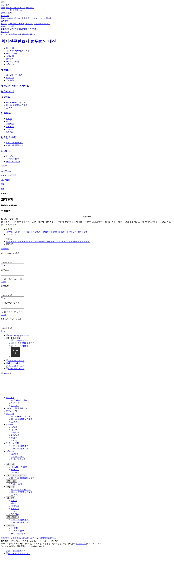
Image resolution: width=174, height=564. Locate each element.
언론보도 (21, 7)
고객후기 (47, 18)
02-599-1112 (81, 543)
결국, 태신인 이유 (9, 7)
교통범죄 (20, 24)
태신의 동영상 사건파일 (31, 18)
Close (3, 265)
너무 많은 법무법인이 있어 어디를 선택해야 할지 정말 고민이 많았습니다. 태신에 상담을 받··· (48, 241)
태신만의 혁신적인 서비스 (12, 10)
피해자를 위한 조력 (27, 29)
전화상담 (20, 360)
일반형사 (46, 24)
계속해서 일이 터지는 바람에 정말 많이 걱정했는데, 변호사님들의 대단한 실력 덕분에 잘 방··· (48, 232)
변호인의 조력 (7, 26)
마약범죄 (29, 24)
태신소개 (10, 48)
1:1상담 (14, 454)
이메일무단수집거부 (29, 538)
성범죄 (4, 24)
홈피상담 (20, 363)
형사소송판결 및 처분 (10, 18)
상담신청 (5, 32)
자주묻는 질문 (15, 34)
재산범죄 (12, 24)
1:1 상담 (4, 34)
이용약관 (15, 538)
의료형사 (38, 24)
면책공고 (5, 538)
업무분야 (5, 21)
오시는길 (30, 7)
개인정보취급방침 (48, 538)
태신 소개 (5, 5)
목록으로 (5, 248)
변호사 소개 (6, 13)
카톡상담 (20, 369)
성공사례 (5, 16)
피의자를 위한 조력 (9, 29)
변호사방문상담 (29, 34)
